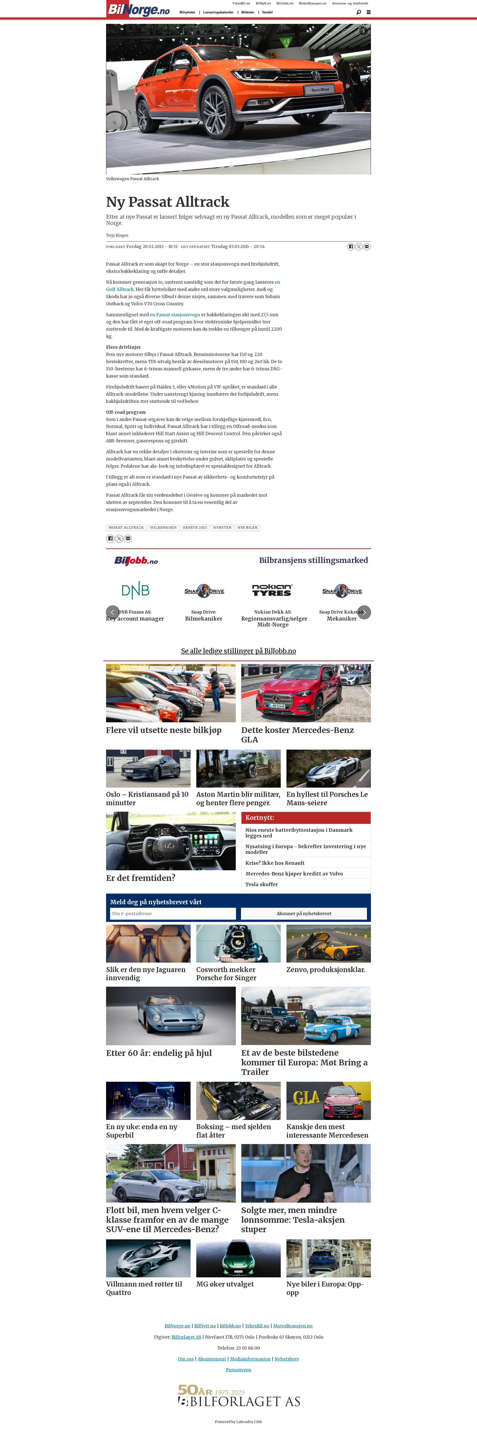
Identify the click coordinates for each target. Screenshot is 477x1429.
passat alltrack (126, 527)
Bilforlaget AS (186, 1337)
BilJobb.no (285, 3)
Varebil (267, 12)
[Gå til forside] (138, 9)
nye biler (247, 527)
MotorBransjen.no (312, 3)
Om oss (186, 1359)
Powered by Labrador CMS (238, 1422)
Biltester (247, 12)
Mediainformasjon (250, 1359)
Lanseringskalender (218, 12)
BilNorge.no (177, 1326)
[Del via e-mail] (366, 246)
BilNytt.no (263, 3)
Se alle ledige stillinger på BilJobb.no (238, 651)
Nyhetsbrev (287, 1359)
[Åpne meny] (368, 12)
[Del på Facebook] (351, 246)
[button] (113, 612)
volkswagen (163, 527)
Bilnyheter (187, 12)
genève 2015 (195, 527)
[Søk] (359, 12)
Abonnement (212, 1359)
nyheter (222, 527)
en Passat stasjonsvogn (175, 314)
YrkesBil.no (241, 3)
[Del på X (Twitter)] (358, 246)
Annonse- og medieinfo (350, 3)
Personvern (238, 1370)
